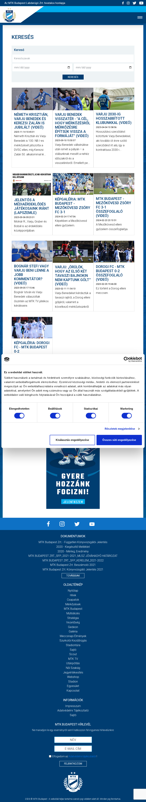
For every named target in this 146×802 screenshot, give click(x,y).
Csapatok (73, 599)
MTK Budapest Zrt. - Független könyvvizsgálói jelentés (73, 542)
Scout (73, 654)
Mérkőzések (73, 604)
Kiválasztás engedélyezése (72, 439)
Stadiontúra (73, 645)
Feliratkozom (73, 763)
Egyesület (73, 686)
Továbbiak (73, 575)
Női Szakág (73, 668)
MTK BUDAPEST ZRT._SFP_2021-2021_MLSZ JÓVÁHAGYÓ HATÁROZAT (73, 556)
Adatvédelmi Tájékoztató (73, 710)
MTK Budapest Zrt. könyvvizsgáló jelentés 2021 (73, 569)
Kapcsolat (73, 690)
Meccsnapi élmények (73, 636)
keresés (73, 77)
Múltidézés (73, 613)
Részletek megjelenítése (120, 428)
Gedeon (73, 627)
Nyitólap (73, 590)
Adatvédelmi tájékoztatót (82, 756)
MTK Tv (73, 658)
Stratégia (73, 618)
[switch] (55, 415)
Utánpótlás (73, 663)
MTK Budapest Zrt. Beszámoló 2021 (73, 565)
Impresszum (73, 706)
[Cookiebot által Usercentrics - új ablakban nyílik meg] (126, 359)
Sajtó (73, 649)
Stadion (73, 681)
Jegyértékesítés (73, 672)
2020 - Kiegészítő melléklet (73, 546)
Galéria (73, 631)
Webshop (73, 677)
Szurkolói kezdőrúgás (73, 640)
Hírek (73, 595)
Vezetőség (73, 622)
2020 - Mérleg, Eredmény (73, 551)
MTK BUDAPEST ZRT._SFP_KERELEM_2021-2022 (73, 560)
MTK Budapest (73, 608)
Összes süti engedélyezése (119, 439)
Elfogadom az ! (74, 756)
